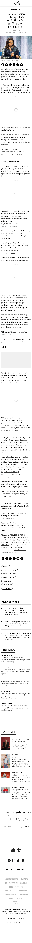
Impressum (7, 910)
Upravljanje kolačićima (16, 918)
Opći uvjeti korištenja (22, 912)
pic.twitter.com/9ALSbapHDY (11, 154)
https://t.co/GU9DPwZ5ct (10, 472)
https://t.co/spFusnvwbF (9, 430)
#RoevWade (24, 537)
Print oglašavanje (12, 914)
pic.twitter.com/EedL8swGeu (11, 474)
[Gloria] (16, 3)
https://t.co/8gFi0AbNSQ (10, 250)
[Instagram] (13, 860)
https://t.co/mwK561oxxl (9, 223)
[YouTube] (23, 860)
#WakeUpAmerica (20, 550)
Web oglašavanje (6, 912)
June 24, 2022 (17, 156)
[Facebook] (9, 860)
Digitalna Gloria (18, 869)
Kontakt (23, 914)
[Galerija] (16, 49)
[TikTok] (18, 860)
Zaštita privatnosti (19, 910)
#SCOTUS (5, 537)
